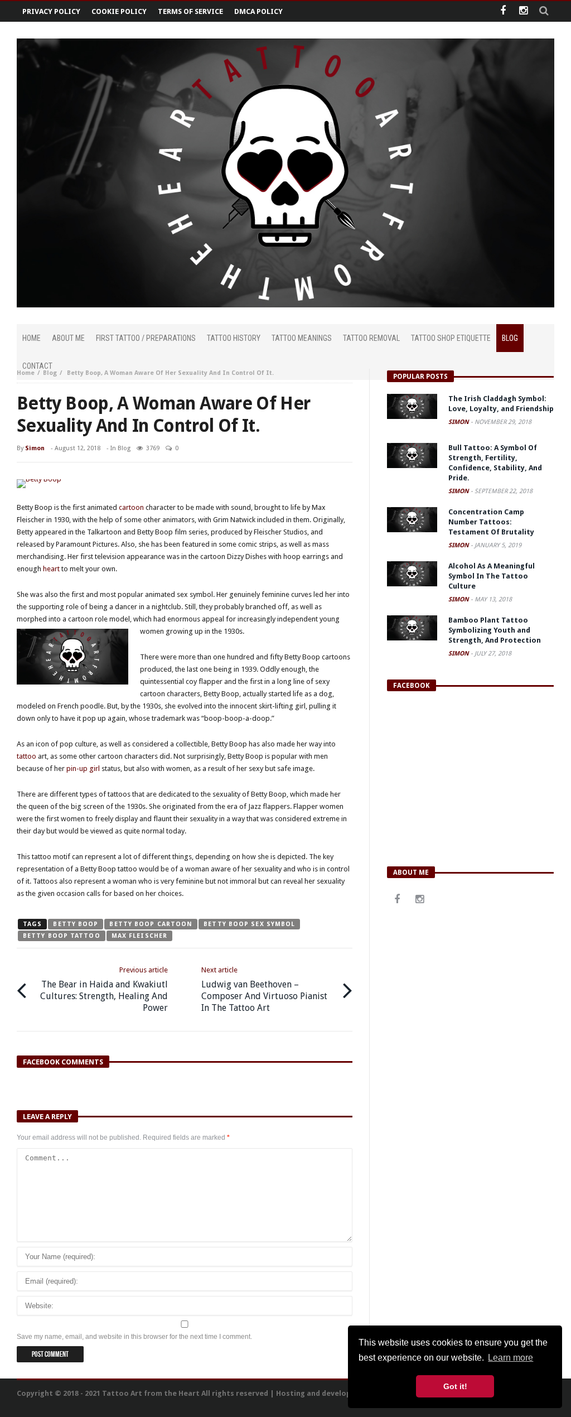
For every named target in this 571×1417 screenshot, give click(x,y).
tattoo (26, 756)
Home (26, 373)
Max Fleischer (139, 935)
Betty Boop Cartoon (150, 924)
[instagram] (523, 11)
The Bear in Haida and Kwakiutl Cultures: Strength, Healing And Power (104, 989)
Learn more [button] (510, 1357)
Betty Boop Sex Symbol (249, 924)
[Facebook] (502, 11)
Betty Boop (75, 924)
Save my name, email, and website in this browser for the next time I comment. (134, 1337)
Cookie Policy (119, 11)
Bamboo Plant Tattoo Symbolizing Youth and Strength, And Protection (494, 630)
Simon (35, 448)
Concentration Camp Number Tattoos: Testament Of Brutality (491, 522)
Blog (50, 373)
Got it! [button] (455, 1386)
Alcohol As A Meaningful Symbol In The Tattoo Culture (491, 576)
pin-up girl (83, 768)
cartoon (131, 507)
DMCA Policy (258, 11)
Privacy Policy (51, 11)
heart (51, 569)
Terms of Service (190, 11)
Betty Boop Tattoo (61, 935)
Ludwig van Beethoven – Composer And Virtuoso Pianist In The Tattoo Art (264, 989)
